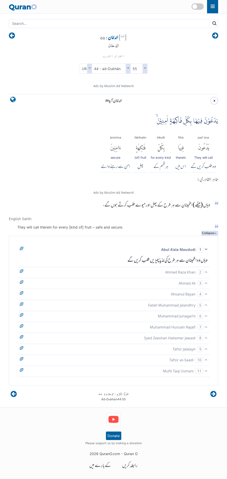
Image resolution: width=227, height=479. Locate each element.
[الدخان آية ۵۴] (215, 36)
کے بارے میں (100, 466)
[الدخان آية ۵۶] (12, 36)
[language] (13, 100)
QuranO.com (110, 454)
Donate (114, 436)
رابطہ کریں (130, 466)
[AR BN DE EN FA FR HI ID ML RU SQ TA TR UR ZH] (86, 69)
